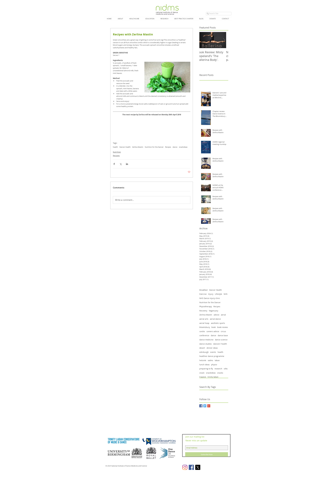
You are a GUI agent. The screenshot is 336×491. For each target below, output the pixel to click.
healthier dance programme (211, 356)
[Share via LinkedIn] (127, 164)
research (218, 368)
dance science (221, 339)
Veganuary (213, 310)
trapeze (202, 377)
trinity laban (213, 377)
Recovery (203, 310)
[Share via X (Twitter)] (120, 164)
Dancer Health (125, 147)
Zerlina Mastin (137, 147)
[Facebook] (191, 467)
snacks (220, 373)
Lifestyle (218, 294)
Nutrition (117, 152)
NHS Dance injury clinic (209, 298)
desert (202, 348)
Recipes (168, 147)
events (213, 352)
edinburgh (204, 352)
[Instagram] (184, 467)
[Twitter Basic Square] (204, 405)
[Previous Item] (203, 40)
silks (226, 368)
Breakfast (203, 290)
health (115, 147)
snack (201, 373)
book (213, 327)
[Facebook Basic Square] (200, 405)
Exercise (203, 294)
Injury (210, 294)
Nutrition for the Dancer (154, 147)
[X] (197, 467)
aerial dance (215, 319)
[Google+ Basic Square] (208, 405)
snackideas (183, 147)
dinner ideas (212, 348)
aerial (223, 314)
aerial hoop (204, 323)
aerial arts (203, 319)
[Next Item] (224, 40)
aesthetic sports (218, 323)
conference (204, 335)
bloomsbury (204, 327)
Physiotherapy (205, 306)
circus (223, 331)
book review (222, 327)
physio (214, 364)
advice (216, 314)
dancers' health (220, 344)
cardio (202, 331)
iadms (210, 360)
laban (217, 360)
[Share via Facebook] (114, 164)
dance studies (205, 344)
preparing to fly (206, 368)
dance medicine (206, 339)
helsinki (202, 360)
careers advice (212, 331)
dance (175, 147)
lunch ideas (204, 364)
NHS (225, 294)
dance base (223, 335)
